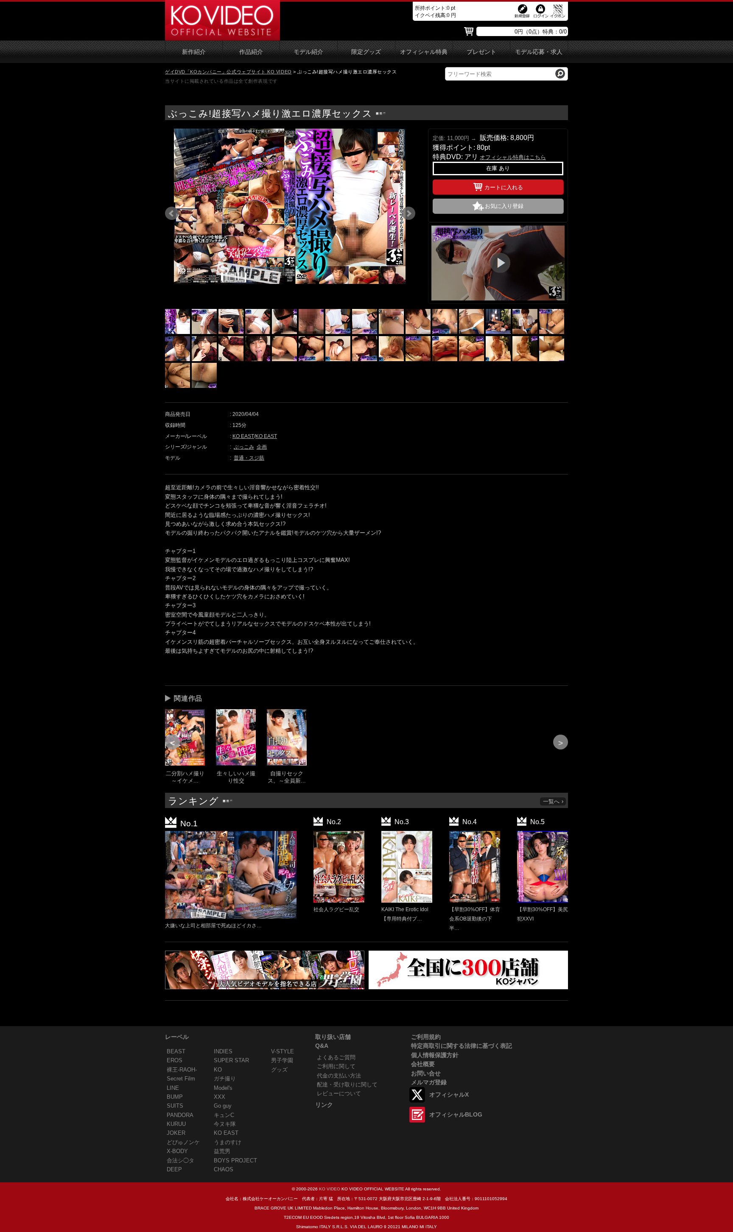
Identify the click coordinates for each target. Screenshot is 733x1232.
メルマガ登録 (429, 1082)
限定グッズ (366, 52)
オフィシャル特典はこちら (513, 157)
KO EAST (243, 436)
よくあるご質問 (336, 1057)
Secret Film (181, 1078)
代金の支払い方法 (339, 1075)
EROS (174, 1060)
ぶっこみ (244, 447)
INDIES (223, 1051)
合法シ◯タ (180, 1160)
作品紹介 (251, 52)
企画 (262, 447)
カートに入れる (503, 187)
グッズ (279, 1069)
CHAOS (223, 1169)
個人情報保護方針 (435, 1055)
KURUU (176, 1124)
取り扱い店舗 (333, 1036)
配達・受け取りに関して (347, 1084)
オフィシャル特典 (424, 52)
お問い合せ (426, 1073)
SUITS (175, 1106)
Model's (223, 1088)
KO (218, 1069)
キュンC (224, 1115)
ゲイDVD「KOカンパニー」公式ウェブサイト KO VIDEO (228, 71)
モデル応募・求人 (538, 52)
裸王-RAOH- (182, 1069)
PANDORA (180, 1115)
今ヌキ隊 (225, 1124)
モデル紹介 (308, 52)
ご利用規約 (426, 1036)
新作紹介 (194, 52)
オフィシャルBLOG (455, 1114)
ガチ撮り (225, 1078)
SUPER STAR (231, 1060)
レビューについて (339, 1093)
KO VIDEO (329, 1189)
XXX (219, 1097)
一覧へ (551, 801)
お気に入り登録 (504, 206)
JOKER (176, 1133)
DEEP (174, 1169)
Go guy (223, 1106)
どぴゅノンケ (183, 1142)
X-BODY (177, 1151)
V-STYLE (282, 1051)
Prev (172, 213)
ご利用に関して (336, 1066)
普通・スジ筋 (249, 458)
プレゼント (481, 52)
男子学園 (282, 1060)
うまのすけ (227, 1142)
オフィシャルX (449, 1094)
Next (408, 213)
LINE (173, 1088)
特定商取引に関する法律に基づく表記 (461, 1045)
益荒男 (222, 1151)
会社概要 (423, 1064)
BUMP (175, 1097)
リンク (324, 1104)
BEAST (176, 1051)
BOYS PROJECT (235, 1160)
